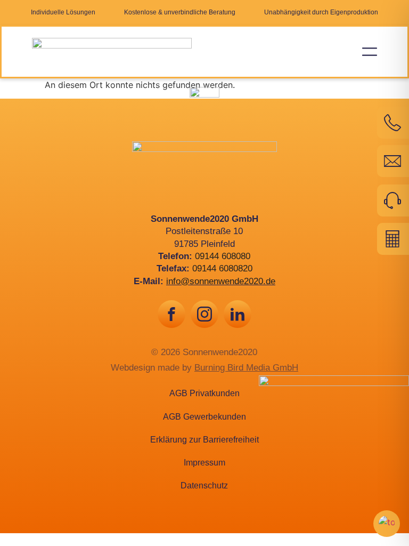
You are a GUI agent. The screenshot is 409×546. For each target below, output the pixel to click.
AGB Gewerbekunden (204, 416)
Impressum (204, 462)
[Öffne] (369, 51)
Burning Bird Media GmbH (246, 368)
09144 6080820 (222, 268)
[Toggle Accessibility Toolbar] (386, 523)
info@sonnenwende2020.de (220, 281)
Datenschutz (204, 485)
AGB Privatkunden (204, 393)
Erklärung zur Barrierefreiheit (204, 439)
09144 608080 (222, 256)
